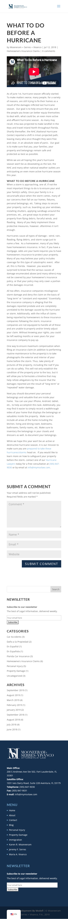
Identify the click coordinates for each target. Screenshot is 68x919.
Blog (11, 824)
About (12, 815)
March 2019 (13, 700)
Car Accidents (14, 636)
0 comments (48, 51)
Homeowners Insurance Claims (23, 51)
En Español (13, 646)
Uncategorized (14, 675)
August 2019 (13, 695)
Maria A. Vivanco (18, 854)
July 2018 (11, 724)
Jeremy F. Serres (17, 849)
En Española (13, 651)
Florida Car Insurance (18, 656)
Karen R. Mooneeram (20, 844)
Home (12, 810)
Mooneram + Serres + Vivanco (25, 47)
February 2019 (14, 705)
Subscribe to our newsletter (22, 606)
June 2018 (12, 729)
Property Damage (16, 670)
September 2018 (15, 714)
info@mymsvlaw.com (39, 467)
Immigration (15, 839)
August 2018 (13, 719)
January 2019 (14, 709)
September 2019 (15, 690)
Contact (13, 820)
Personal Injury (15, 666)
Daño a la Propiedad (17, 641)
